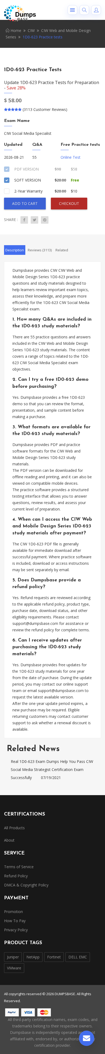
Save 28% (16, 88)
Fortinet (54, 956)
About (9, 840)
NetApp (33, 956)
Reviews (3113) (40, 250)
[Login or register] (96, 10)
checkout (69, 203)
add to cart (25, 203)
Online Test (70, 157)
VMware (14, 967)
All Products (14, 827)
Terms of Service (19, 866)
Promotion (13, 911)
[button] (72, 10)
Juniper (13, 956)
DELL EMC (77, 956)
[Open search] (84, 10)
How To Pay (15, 920)
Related (61, 250)
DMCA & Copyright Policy (26, 885)
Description (14, 250)
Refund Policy (16, 875)
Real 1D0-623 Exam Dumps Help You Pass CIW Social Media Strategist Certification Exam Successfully (52, 769)
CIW (31, 30)
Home (15, 30)
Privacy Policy (16, 929)
